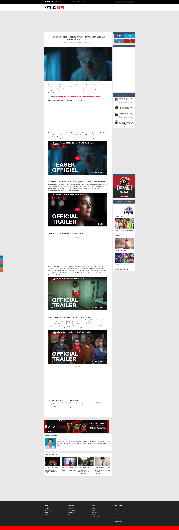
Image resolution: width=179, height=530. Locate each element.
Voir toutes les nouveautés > (121, 269)
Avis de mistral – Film (121, 250)
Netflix (93, 514)
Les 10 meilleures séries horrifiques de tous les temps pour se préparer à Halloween (77, 96)
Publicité (47, 514)
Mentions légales (49, 510)
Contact (47, 512)
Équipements (94, 512)
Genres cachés (94, 510)
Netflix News (56, 528)
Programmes (107, 8)
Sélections (93, 508)
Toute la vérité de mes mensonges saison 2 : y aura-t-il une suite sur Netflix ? (126, 107)
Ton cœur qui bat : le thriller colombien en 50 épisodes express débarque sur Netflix (126, 100)
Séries (90, 42)
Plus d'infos (118, 235)
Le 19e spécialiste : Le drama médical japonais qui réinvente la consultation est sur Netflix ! (102, 469)
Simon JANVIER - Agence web (72, 528)
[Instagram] (128, 528)
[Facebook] (122, 528)
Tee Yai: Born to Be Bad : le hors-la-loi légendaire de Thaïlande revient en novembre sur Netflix (85, 469)
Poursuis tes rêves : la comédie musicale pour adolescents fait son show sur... (72, 1)
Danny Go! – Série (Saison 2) (122, 264)
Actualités (96, 8)
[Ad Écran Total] (124, 198)
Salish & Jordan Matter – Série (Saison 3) (124, 230)
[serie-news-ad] (76, 433)
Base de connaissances (121, 8)
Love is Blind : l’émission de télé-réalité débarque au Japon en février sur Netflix (69, 469)
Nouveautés (127, 102)
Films (69, 517)
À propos (47, 508)
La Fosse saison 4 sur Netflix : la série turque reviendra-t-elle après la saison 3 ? (126, 115)
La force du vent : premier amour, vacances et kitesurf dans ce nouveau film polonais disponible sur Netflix (52, 470)
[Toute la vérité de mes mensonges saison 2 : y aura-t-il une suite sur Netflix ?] (116, 107)
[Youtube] (131, 528)
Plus (131, 8)
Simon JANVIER (71, 42)
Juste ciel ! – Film (119, 216)
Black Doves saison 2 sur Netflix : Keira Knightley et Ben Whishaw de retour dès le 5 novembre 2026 (126, 122)
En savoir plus (118, 521)
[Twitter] (125, 528)
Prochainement (71, 510)
